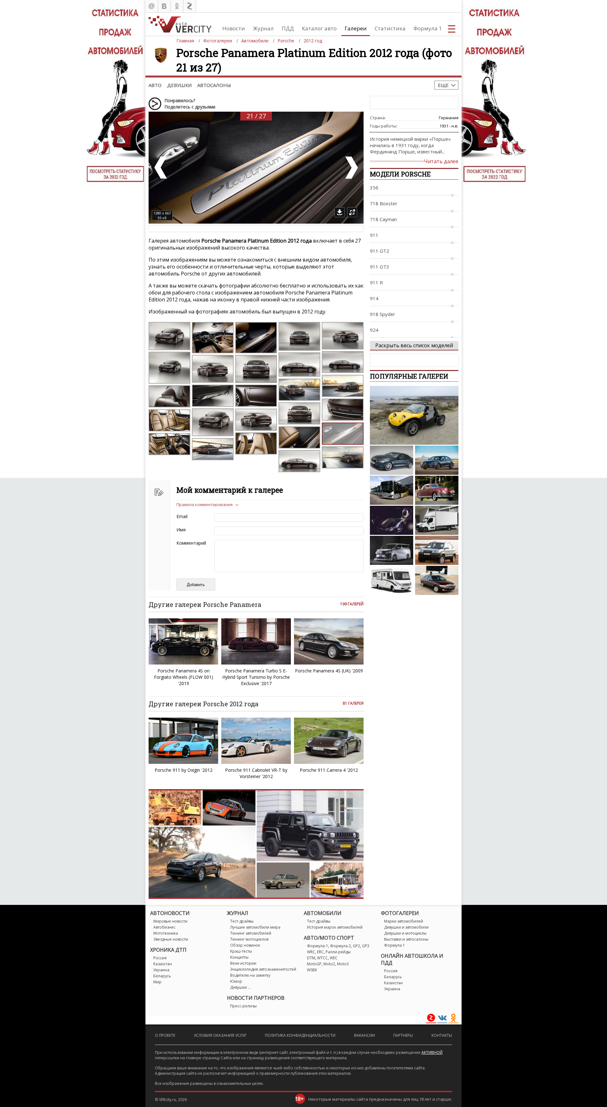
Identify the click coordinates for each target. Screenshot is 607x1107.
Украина (161, 970)
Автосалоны (214, 85)
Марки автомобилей (403, 921)
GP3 (365, 946)
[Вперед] (351, 168)
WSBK (312, 970)
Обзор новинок (245, 945)
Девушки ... (240, 987)
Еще (443, 85)
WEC (334, 958)
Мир (157, 982)
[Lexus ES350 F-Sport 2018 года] (436, 460)
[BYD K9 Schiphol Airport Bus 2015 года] (391, 490)
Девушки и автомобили (406, 927)
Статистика (390, 28)
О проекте (165, 1035)
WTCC (322, 958)
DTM (311, 958)
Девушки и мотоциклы (405, 933)
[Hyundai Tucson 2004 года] (436, 550)
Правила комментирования (204, 504)
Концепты (239, 957)
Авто (155, 85)
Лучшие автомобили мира (255, 927)
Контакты (442, 1035)
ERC (320, 952)
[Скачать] (339, 212)
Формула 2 (340, 946)
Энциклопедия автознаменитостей (263, 969)
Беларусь (162, 976)
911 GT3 (379, 266)
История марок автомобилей (335, 927)
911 (374, 235)
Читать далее (441, 161)
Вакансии (364, 1035)
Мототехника (165, 933)
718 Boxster (383, 203)
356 (374, 187)
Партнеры (403, 1035)
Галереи (356, 28)
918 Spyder (382, 314)
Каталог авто (319, 28)
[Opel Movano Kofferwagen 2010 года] (436, 520)
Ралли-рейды (338, 952)
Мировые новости (170, 921)
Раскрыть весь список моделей (414, 345)
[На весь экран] (352, 212)
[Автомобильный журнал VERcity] (180, 24)
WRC (311, 952)
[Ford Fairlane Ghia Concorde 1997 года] (436, 580)
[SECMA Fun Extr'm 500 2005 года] (414, 415)
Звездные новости (170, 939)
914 (374, 298)
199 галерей (352, 604)
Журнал (263, 28)
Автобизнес (164, 927)
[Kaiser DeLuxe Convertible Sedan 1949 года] (436, 490)
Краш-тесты (241, 951)
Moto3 (343, 964)
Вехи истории (243, 963)
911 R (376, 282)
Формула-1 (317, 946)
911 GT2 (379, 251)
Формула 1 (428, 28)
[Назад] (161, 168)
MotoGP (314, 964)
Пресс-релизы (243, 1006)
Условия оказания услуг (220, 1035)
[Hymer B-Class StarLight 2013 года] (391, 580)
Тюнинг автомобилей (250, 933)
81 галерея (353, 703)
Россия (160, 958)
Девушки (179, 85)
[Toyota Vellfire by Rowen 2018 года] (391, 550)
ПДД (288, 28)
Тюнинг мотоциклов (249, 939)
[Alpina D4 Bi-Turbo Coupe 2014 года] (391, 460)
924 (374, 330)
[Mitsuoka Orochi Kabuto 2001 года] (391, 520)
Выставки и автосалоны (406, 939)
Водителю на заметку (250, 975)
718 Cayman (383, 219)
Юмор (236, 981)
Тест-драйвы (242, 921)
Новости (233, 28)
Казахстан (162, 964)
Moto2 (329, 964)
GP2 (356, 946)
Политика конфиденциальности (300, 1035)
